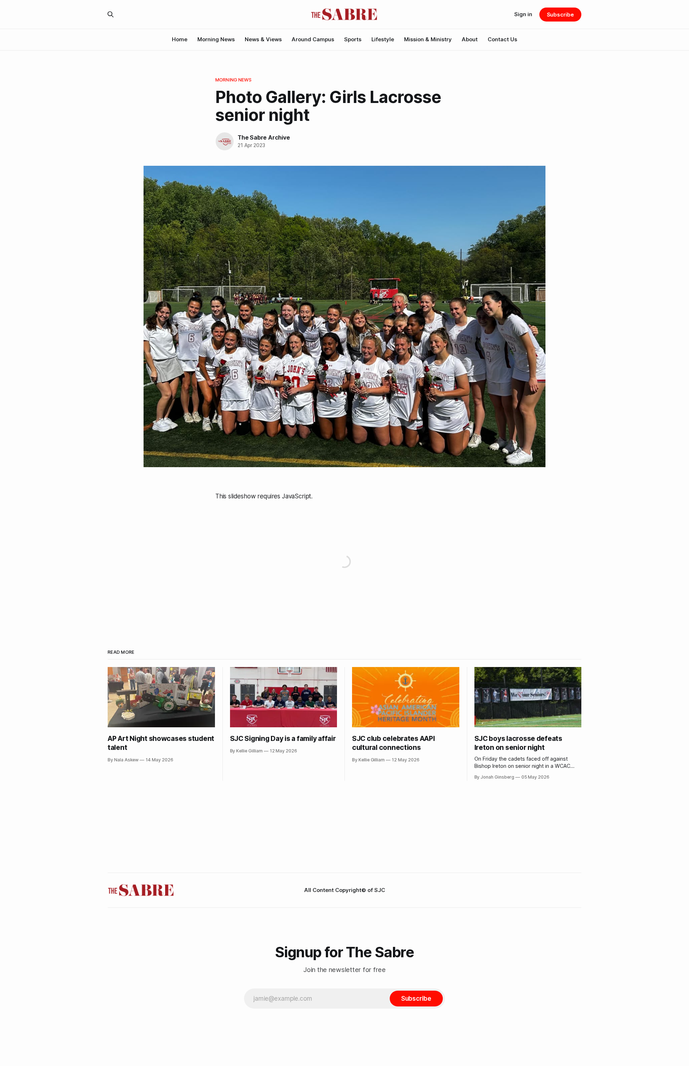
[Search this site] (110, 14)
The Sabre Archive (264, 137)
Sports (352, 39)
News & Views (263, 39)
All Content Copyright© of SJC (344, 890)
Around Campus (313, 39)
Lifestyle (382, 39)
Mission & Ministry (428, 39)
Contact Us (502, 39)
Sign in (523, 14)
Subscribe (560, 14)
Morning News (216, 39)
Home (179, 39)
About (470, 39)
